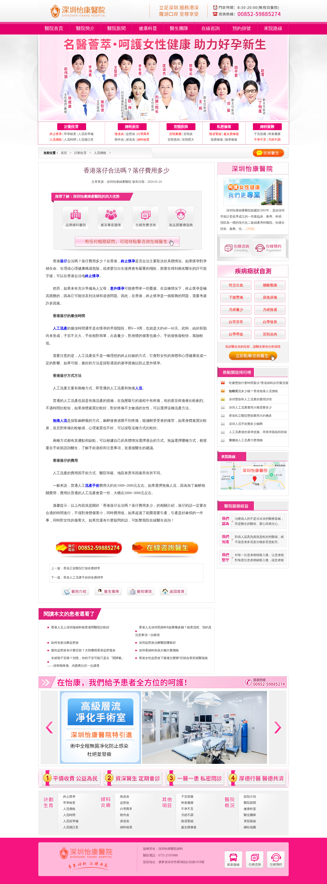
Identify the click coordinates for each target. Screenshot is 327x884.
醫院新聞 (116, 28)
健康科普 (148, 28)
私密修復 (224, 127)
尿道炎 (130, 139)
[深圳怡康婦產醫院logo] (84, 20)
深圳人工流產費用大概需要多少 (250, 407)
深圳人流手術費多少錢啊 (246, 424)
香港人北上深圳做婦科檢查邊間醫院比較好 (80, 627)
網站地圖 (250, 827)
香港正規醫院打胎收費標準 (81, 568)
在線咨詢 (210, 28)
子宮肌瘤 (260, 134)
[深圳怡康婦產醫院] (252, 192)
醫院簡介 (85, 28)
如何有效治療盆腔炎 (65, 642)
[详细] (250, 229)
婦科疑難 (267, 127)
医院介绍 (250, 796)
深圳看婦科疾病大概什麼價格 (159, 650)
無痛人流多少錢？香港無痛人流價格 (253, 391)
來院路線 (273, 28)
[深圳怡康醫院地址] (233, 867)
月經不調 (187, 815)
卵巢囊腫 (274, 134)
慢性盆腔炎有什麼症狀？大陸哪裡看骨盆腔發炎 (83, 650)
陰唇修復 (217, 139)
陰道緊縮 (187, 821)
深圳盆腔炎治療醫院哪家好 (157, 642)
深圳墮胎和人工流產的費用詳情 (250, 399)
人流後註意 (86, 139)
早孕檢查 (70, 134)
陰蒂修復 (231, 139)
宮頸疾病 (181, 127)
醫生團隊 (179, 28)
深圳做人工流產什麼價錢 (246, 440)
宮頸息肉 (174, 139)
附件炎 (119, 139)
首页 (64, 153)
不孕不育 (187, 809)
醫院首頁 (54, 28)
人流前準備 (86, 134)
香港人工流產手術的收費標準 (83, 577)
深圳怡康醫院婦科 (170, 849)
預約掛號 (241, 28)
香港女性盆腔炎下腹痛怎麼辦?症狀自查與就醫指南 (173, 658)
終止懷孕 (69, 796)
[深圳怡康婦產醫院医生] (110, 218)
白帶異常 (126, 809)
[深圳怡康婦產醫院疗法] (140, 594)
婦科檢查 (126, 827)
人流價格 (100, 153)
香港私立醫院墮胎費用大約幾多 (250, 415)
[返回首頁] (173, 594)
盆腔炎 (130, 134)
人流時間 (70, 139)
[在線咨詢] (235, 247)
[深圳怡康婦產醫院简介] (75, 218)
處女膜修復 (188, 827)
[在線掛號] (270, 247)
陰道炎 (124, 796)
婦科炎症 (132, 127)
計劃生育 (71, 127)
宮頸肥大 (188, 139)
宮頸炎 (188, 134)
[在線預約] (276, 867)
